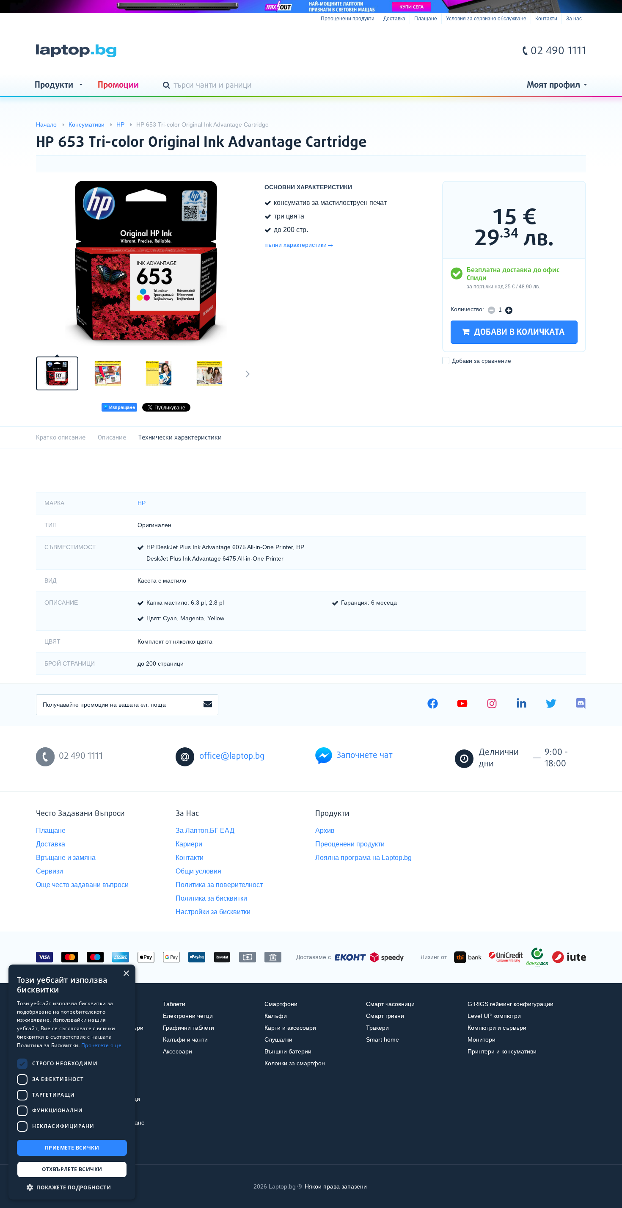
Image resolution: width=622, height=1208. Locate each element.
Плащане (425, 19)
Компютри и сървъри (497, 1027)
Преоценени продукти (347, 19)
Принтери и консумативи (502, 1051)
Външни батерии (287, 1051)
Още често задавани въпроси (82, 884)
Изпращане (121, 407)
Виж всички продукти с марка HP (562, 135)
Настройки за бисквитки (213, 911)
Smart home (382, 1039)
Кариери (189, 844)
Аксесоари (177, 1051)
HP (142, 503)
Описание (112, 437)
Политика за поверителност (219, 884)
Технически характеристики (180, 437)
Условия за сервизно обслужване (486, 19)
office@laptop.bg (231, 756)
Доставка (394, 19)
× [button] (126, 973)
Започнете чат (364, 755)
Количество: (467, 309)
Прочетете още (101, 1045)
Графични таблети (188, 1027)
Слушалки (278, 1039)
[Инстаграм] (492, 704)
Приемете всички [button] (72, 1147)
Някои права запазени (336, 1186)
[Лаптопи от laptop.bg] (76, 50)
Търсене (168, 86)
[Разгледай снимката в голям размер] (146, 263)
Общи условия (198, 871)
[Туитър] (551, 704)
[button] (72, 1187)
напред (247, 373)
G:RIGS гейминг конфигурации (510, 1004)
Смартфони (280, 1004)
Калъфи (275, 1015)
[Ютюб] (462, 704)
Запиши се (208, 704)
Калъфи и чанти (185, 1039)
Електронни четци (188, 1015)
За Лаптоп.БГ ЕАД (205, 830)
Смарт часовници (390, 1004)
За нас (574, 19)
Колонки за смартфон (294, 1063)
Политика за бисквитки (211, 898)
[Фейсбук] (432, 704)
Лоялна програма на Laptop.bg (363, 857)
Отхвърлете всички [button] (72, 1169)
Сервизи (49, 871)
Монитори (481, 1039)
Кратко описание (60, 437)
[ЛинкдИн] (521, 704)
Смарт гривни (385, 1015)
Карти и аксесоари (290, 1027)
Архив (325, 830)
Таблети (174, 1004)
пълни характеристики (295, 244)
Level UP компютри (494, 1015)
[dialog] (71, 1082)
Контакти (546, 19)
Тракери (377, 1027)
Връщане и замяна (66, 857)
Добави (481, 360)
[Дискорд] (580, 704)
